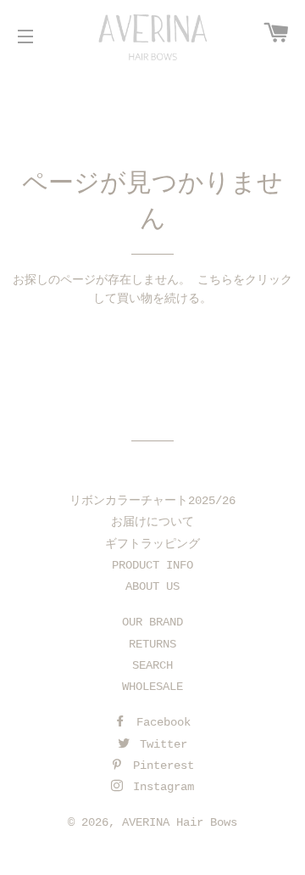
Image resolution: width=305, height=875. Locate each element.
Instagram (160, 787)
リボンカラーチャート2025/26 (152, 501)
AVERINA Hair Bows (179, 822)
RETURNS (152, 644)
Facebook (160, 722)
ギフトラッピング (152, 544)
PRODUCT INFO (152, 565)
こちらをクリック (244, 280)
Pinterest (160, 765)
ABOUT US (152, 586)
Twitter (160, 744)
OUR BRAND (152, 622)
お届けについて (152, 522)
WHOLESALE (152, 686)
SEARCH (152, 665)
